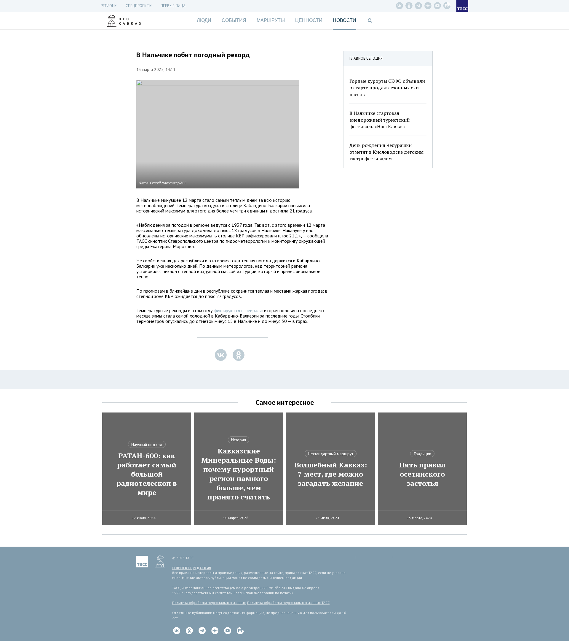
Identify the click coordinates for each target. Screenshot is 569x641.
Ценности (308, 20)
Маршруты (271, 20)
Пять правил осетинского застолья (422, 474)
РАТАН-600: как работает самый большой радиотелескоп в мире (146, 474)
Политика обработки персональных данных (209, 602)
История (238, 439)
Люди (204, 20)
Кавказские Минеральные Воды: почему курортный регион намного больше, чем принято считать (238, 474)
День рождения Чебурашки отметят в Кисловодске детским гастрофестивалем (386, 152)
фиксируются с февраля (238, 310)
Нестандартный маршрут (330, 453)
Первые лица (173, 5)
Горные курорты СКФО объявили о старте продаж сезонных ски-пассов (387, 88)
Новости (344, 20)
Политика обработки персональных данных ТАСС (288, 602)
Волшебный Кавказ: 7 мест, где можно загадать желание (330, 474)
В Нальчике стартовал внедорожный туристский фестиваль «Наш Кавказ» (379, 120)
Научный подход (146, 444)
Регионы (109, 5)
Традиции (422, 453)
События (234, 20)
